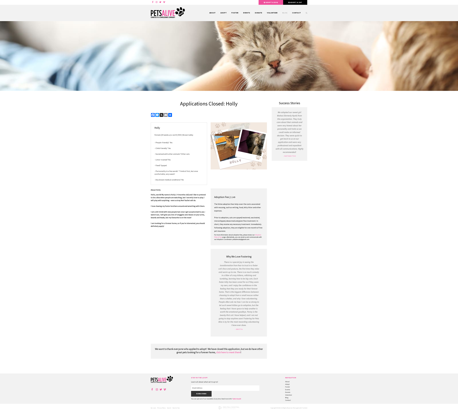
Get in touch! (237, 399)
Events (246, 13)
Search (169, 408)
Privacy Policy (161, 408)
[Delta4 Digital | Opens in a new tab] (229, 409)
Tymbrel (304, 408)
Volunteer (272, 13)
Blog (284, 13)
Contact (296, 13)
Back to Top (176, 408)
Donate (258, 13)
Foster (234, 13)
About (212, 13)
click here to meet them (228, 352)
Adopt (223, 13)
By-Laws (153, 408)
